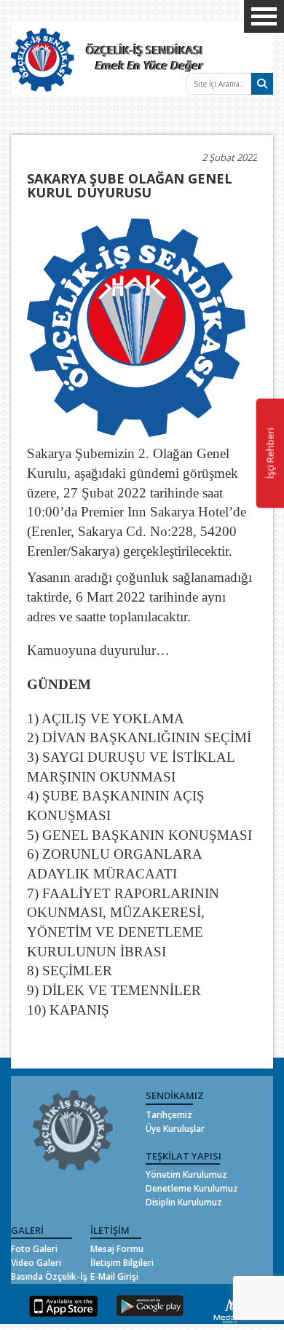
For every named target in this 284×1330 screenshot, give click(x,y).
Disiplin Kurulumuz (184, 1202)
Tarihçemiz (169, 1115)
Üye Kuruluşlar (175, 1128)
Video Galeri (36, 1262)
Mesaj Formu (116, 1249)
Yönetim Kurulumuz (186, 1174)
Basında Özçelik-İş (49, 1276)
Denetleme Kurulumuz (192, 1188)
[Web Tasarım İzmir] (230, 1308)
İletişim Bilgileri (122, 1262)
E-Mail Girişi (114, 1276)
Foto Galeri (34, 1249)
